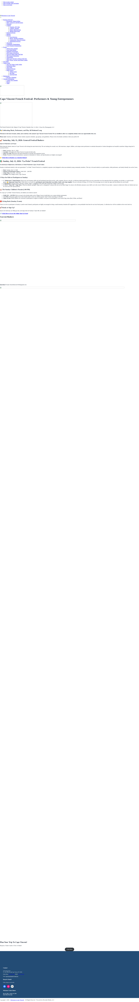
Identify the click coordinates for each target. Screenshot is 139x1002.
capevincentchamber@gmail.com (12, 976)
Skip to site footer (7, 5)
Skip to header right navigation (11, 3)
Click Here (69, 949)
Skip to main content (8, 2)
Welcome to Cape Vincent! (17, 1000)
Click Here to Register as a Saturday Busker (14, 157)
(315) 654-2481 (30, 9)
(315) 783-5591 (43, 9)
